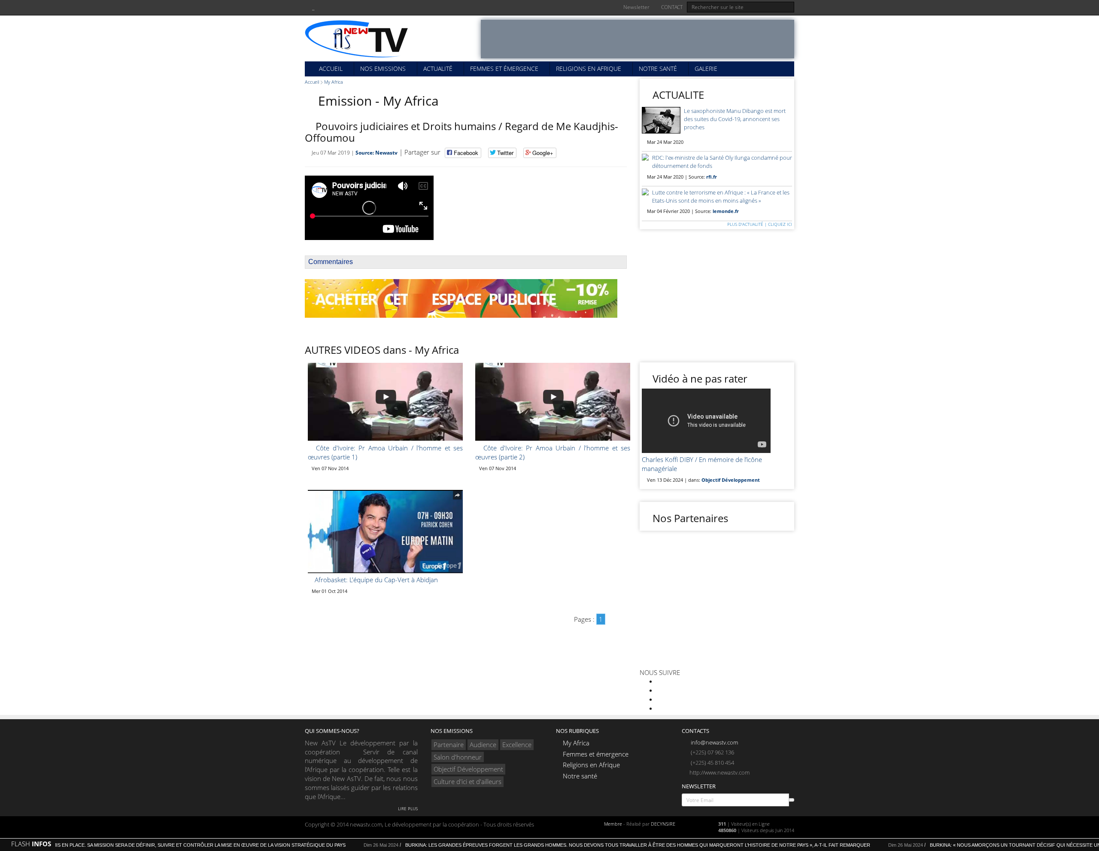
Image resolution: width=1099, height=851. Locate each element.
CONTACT (671, 7)
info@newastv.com (713, 742)
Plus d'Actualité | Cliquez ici (759, 224)
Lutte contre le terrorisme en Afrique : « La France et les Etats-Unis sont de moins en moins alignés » (720, 196)
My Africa (333, 82)
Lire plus (407, 808)
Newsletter (636, 7)
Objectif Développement (468, 769)
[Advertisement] (637, 39)
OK (791, 800)
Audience (483, 744)
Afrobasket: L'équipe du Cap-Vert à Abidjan (375, 579)
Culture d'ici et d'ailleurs (467, 781)
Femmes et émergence (504, 68)
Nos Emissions (383, 68)
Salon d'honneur (458, 757)
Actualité (437, 68)
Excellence (516, 744)
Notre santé (658, 68)
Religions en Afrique (588, 68)
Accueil (330, 68)
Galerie (706, 68)
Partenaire (449, 744)
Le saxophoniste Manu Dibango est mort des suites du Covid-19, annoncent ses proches (735, 119)
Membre (613, 824)
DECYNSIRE (663, 824)
